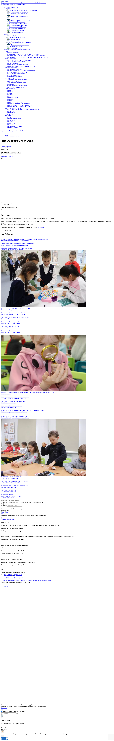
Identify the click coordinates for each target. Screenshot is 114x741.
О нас (5, 115)
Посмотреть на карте (7, 156)
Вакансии (10, 121)
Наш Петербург (8, 108)
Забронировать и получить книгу (16, 82)
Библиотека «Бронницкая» (16, 30)
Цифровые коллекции (10, 58)
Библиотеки (7, 7)
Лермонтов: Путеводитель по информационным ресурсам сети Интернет (28, 57)
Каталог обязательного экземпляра (26, 55)
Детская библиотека (17, 32)
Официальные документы (14, 126)
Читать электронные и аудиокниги (17, 85)
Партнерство (11, 580)
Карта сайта (4, 580)
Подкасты (10, 100)
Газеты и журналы (12, 63)
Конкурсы (10, 91)
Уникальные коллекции (11, 67)
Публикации (11, 112)
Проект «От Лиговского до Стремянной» (19, 103)
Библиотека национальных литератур (20, 42)
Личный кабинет (21, 4)
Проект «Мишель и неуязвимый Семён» (18, 106)
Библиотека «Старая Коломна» (18, 23)
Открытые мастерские (15, 40)
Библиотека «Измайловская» (17, 22)
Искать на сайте (7, 711)
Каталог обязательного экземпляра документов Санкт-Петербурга (29, 640)
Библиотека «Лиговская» (16, 17)
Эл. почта (3, 505)
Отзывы (9, 93)
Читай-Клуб (12, 35)
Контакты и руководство (14, 118)
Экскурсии (10, 111)
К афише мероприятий (7, 497)
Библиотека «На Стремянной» (20, 16)
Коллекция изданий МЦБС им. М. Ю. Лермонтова (21, 70)
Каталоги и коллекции (10, 49)
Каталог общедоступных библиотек (23, 54)
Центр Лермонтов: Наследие (17, 37)
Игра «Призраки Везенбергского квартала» (19, 105)
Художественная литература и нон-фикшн (19, 60)
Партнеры (10, 124)
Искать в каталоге (19, 711)
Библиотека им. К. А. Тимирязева (18, 12)
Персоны (10, 94)
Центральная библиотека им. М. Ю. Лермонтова (23, 10)
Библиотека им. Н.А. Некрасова (18, 25)
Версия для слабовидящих (8, 4)
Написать (3, 729)
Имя (2, 503)
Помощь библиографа (13, 81)
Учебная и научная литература (16, 61)
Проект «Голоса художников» (15, 102)
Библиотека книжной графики (20, 45)
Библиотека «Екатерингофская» (18, 13)
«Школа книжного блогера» (12, 136)
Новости (9, 90)
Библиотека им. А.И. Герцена (17, 27)
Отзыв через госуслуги (44, 580)
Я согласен (4, 708)
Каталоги (6, 51)
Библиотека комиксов (15, 48)
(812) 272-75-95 (8, 575)
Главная (6, 133)
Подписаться (4, 510)
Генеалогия (10, 114)
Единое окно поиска (13, 52)
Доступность (11, 120)
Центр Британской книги (16, 46)
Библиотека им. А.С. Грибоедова (20, 20)
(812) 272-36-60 (17, 575)
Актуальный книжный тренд (15, 87)
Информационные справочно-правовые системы (21, 66)
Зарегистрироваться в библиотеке (17, 79)
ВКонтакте (41, 227)
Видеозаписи (11, 99)
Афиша (9, 96)
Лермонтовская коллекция (14, 69)
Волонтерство (11, 123)
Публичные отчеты (12, 127)
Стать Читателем (9, 78)
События (6, 88)
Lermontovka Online (12, 97)
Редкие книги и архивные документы (18, 64)
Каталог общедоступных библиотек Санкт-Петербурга (26, 639)
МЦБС (9, 117)
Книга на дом (11, 84)
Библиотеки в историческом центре (23, 109)
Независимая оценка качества (23, 580)
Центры (6, 34)
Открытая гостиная (14, 39)
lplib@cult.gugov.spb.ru (18, 577)
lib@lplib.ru (8, 577)
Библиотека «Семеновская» (17, 28)
